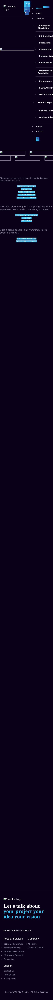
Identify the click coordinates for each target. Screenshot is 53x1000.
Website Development (26, 241)
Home (39, 8)
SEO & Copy (26, 218)
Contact (39, 131)
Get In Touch (27, 8)
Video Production (26, 192)
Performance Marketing (26, 215)
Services (40, 18)
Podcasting (26, 189)
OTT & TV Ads (26, 221)
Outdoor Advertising (26, 239)
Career (39, 126)
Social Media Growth (26, 198)
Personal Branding (27, 195)
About (39, 13)
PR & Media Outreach (26, 186)
